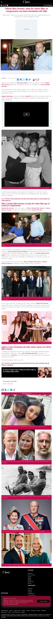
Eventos (38, 610)
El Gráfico (30, 588)
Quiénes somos (17, 610)
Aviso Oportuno (31, 595)
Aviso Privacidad (15, 612)
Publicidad (43, 610)
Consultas (23, 612)
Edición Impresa (4, 610)
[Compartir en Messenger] (27, 79)
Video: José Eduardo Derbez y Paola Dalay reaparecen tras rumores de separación (23, 427)
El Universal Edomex (31, 582)
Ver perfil (37, 80)
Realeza (23, 610)
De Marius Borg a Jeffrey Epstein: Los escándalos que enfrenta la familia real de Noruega (26, 462)
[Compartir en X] (21, 79)
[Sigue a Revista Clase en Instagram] (5, 5)
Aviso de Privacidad (13, 604)
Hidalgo (29, 579)
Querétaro (30, 573)
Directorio (33, 610)
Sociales (5, 383)
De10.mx (30, 590)
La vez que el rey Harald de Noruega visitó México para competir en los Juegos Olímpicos (26, 497)
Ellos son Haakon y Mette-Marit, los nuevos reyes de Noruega (20, 565)
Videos (9, 612)
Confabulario (31, 593)
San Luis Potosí (31, 575)
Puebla (29, 578)
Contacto (28, 610)
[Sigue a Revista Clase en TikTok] (4, 5)
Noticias (3, 78)
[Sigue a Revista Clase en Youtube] (7, 5)
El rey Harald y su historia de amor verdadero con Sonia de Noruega (23, 531)
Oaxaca (29, 576)
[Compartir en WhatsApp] (24, 79)
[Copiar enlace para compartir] (30, 79)
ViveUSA (30, 591)
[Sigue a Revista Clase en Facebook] (2, 5)
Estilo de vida (4, 612)
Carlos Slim (9, 383)
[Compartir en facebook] (18, 79)
